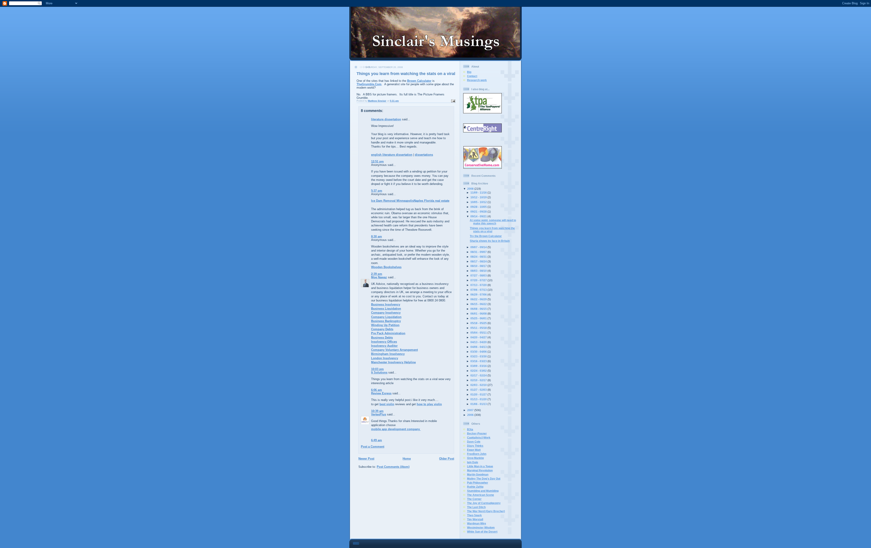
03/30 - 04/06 (478, 351)
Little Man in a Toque (480, 466)
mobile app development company (396, 429)
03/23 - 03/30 (478, 356)
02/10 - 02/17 (478, 380)
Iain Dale (472, 462)
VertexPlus (378, 414)
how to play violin (429, 404)
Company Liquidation (386, 317)
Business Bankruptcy (386, 321)
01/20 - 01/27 (478, 394)
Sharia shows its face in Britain (490, 240)
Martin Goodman (477, 474)
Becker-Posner (477, 433)
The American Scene (480, 494)
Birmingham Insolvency (388, 354)
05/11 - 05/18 (478, 327)
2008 (470, 188)
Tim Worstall (475, 519)
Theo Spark (474, 515)
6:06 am (376, 390)
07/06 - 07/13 (478, 289)
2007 (470, 410)
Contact (472, 76)
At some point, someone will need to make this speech (493, 222)
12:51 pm (377, 161)
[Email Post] (453, 100)
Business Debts (382, 337)
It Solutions (379, 372)
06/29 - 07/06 (478, 294)
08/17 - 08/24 (478, 261)
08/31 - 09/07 (478, 251)
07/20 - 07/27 (478, 280)
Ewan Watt (474, 449)
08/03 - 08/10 (478, 270)
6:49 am (376, 440)
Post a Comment (372, 446)
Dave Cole (473, 441)
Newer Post (366, 458)
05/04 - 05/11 (478, 332)
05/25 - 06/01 (478, 318)
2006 (470, 414)
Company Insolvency (386, 312)
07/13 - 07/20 (478, 285)
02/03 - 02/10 (478, 384)
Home (407, 458)
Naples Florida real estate (431, 200)
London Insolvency (384, 358)
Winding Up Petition (385, 325)
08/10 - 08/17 (478, 265)
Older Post (446, 458)
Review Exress (381, 393)
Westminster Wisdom (481, 527)
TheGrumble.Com (369, 84)
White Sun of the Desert (482, 531)
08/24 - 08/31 (478, 256)
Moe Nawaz (379, 277)
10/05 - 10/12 (478, 202)
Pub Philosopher (477, 482)
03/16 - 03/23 (478, 361)
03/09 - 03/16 (478, 365)
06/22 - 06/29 (478, 299)
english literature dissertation (391, 154)
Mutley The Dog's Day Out (483, 478)
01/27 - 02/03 (478, 389)
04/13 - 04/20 (478, 342)
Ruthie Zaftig (475, 486)
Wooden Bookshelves (386, 267)
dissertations (424, 154)
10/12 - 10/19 (478, 197)
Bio (469, 71)
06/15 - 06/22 (478, 304)
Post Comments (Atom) (393, 466)
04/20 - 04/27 (478, 337)
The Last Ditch (476, 507)
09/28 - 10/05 (478, 206)
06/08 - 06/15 (478, 308)
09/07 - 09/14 (478, 247)
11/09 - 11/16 (478, 192)
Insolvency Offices (384, 341)
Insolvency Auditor (384, 345)
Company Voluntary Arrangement (394, 350)
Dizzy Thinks (475, 445)
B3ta (470, 429)
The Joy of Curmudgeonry (484, 503)
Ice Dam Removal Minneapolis (392, 200)
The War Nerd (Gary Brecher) (486, 511)
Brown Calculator (419, 80)
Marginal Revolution (480, 470)
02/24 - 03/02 (478, 370)
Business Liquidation (386, 308)
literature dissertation (386, 119)
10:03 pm (377, 369)
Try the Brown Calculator (486, 236)
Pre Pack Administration (388, 333)
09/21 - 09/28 (478, 211)
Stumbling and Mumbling (483, 490)
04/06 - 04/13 (478, 346)
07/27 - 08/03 (478, 275)
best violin (386, 404)
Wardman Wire (476, 523)
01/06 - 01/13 (478, 404)
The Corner (474, 498)
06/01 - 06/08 (478, 313)
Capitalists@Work (478, 437)
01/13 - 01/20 (478, 399)
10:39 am (377, 411)
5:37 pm (376, 190)
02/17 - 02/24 (478, 375)
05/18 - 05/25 (478, 323)
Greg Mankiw (475, 457)
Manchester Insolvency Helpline (393, 362)
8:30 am (376, 236)
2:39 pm (376, 274)
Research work (477, 80)
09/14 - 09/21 (478, 216)
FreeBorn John (476, 453)
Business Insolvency (385, 304)
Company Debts (382, 329)
